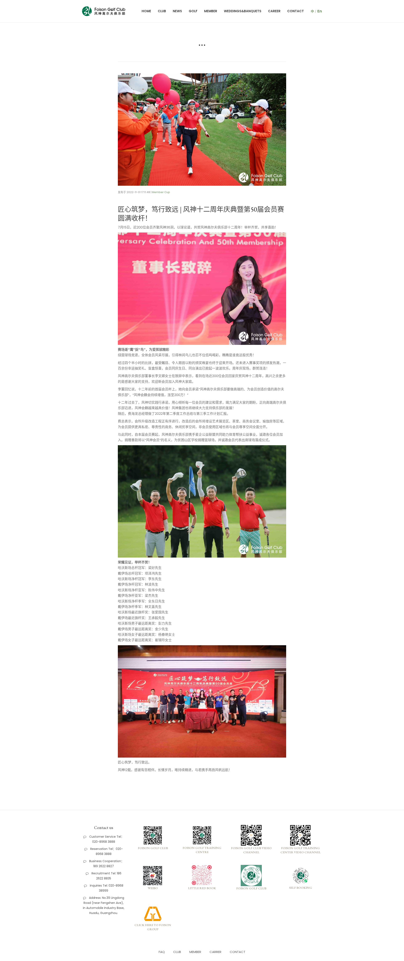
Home (146, 11)
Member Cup (161, 192)
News (177, 11)
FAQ (162, 952)
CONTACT (237, 952)
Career (274, 11)
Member (210, 11)
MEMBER (195, 952)
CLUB (177, 952)
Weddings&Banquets (242, 11)
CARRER (215, 952)
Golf (193, 11)
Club (162, 11)
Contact (295, 11)
